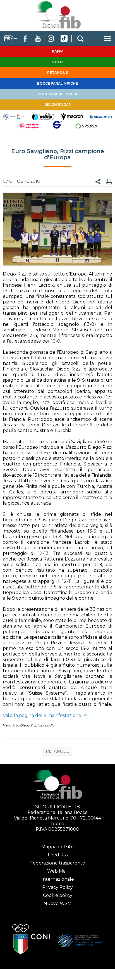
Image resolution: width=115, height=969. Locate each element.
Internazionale (57, 879)
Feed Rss (58, 855)
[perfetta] (43, 116)
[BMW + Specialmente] (14, 116)
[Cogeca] (86, 125)
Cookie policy (57, 895)
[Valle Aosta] (29, 125)
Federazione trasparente (57, 863)
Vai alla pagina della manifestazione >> (45, 715)
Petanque (57, 751)
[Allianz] (101, 116)
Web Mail (57, 871)
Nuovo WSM (58, 903)
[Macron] (72, 116)
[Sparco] (58, 125)
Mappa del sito (57, 846)
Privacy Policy (57, 887)
